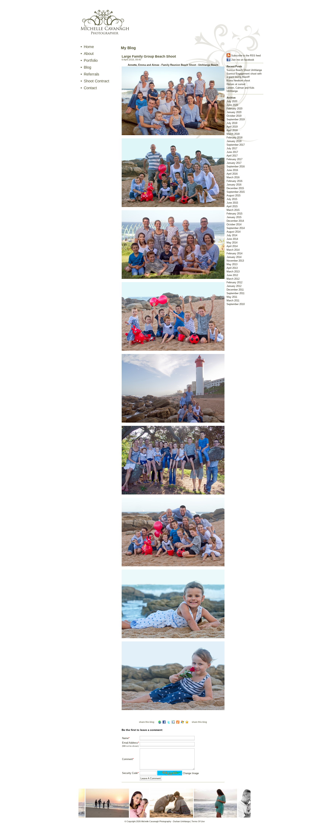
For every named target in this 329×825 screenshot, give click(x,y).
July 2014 (232, 235)
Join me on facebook (242, 59)
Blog (87, 67)
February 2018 (234, 137)
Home (89, 47)
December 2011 (235, 289)
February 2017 (234, 159)
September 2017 (236, 144)
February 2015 (234, 213)
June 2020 (232, 105)
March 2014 (233, 249)
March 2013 (233, 271)
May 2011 (232, 296)
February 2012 (234, 282)
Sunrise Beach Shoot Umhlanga (244, 70)
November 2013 (235, 260)
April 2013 (232, 267)
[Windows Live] (182, 722)
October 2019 (234, 115)
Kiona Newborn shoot (238, 80)
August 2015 (233, 195)
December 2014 (235, 220)
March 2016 (233, 177)
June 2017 (232, 152)
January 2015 (234, 217)
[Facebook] (164, 722)
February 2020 (234, 108)
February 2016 (234, 181)
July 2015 (232, 199)
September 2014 (236, 228)
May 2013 (232, 264)
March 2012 (233, 278)
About (89, 53)
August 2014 (233, 231)
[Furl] (177, 722)
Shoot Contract (96, 81)
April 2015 (232, 206)
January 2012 (234, 286)
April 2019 (232, 126)
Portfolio (91, 60)
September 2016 (236, 166)
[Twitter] (168, 722)
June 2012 (232, 275)
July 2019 (232, 123)
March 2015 (233, 210)
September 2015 (236, 191)
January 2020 (234, 112)
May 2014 (232, 242)
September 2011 (235, 293)
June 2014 (232, 239)
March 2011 (233, 300)
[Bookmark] (186, 722)
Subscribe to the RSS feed (246, 55)
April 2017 (232, 155)
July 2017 (232, 148)
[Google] (173, 722)
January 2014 (234, 257)
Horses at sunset (236, 84)
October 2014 (234, 224)
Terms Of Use (198, 821)
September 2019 (236, 119)
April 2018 (232, 130)
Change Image (191, 773)
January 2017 (234, 162)
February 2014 (234, 253)
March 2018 (233, 133)
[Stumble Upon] (159, 722)
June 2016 (232, 170)
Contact (90, 88)
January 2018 (234, 141)
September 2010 (236, 304)
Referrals (91, 74)
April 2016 (232, 173)
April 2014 (232, 246)
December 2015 (235, 188)
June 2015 (232, 202)
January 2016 (234, 184)
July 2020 (232, 101)
